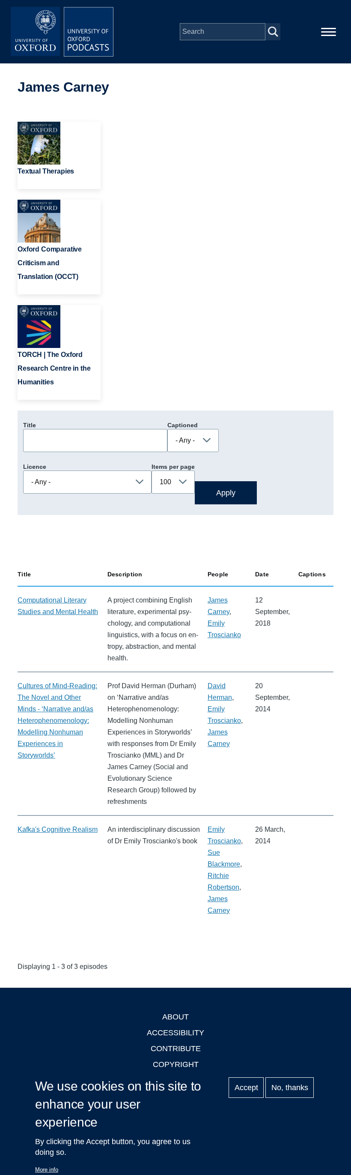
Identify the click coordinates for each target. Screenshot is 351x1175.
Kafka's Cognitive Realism (58, 829)
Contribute (176, 1048)
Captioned (182, 425)
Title (29, 425)
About (175, 1017)
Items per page (173, 466)
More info (46, 1169)
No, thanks (289, 1087)
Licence (34, 466)
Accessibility (175, 1032)
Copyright (176, 1064)
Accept (246, 1087)
